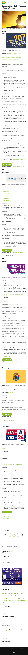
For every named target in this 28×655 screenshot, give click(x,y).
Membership (6, 641)
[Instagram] (22, 534)
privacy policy (20, 650)
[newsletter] (5, 630)
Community (8, 562)
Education (7, 557)
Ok (14, 652)
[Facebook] (3, 10)
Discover (5, 638)
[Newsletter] (5, 534)
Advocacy (7, 551)
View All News (6, 606)
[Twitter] (2, 10)
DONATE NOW (7, 164)
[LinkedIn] (4, 10)
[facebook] (9, 630)
